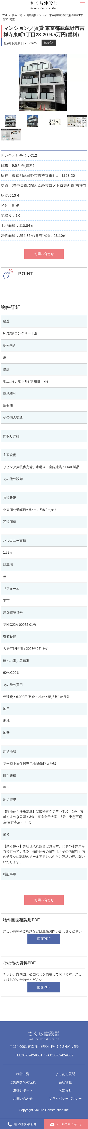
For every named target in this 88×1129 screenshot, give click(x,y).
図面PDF (44, 939)
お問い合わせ (44, 254)
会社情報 (65, 1082)
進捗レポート (23, 1090)
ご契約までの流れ (23, 1082)
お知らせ (65, 1090)
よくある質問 (65, 1074)
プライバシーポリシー (65, 1098)
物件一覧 (22, 1074)
